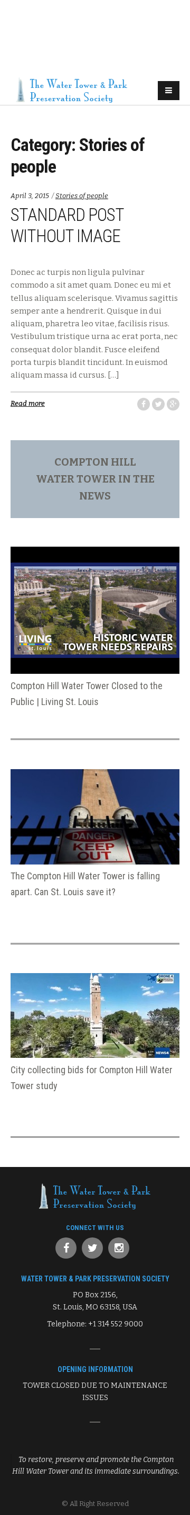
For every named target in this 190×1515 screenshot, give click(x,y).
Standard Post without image (67, 225)
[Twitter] (92, 1248)
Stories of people (81, 196)
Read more (28, 403)
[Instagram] (118, 1248)
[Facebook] (66, 1248)
